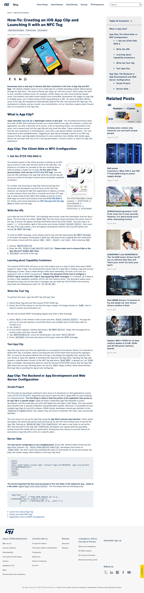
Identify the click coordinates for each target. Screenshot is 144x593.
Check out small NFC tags (20, 514)
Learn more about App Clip (21, 511)
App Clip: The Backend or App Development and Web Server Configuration (122, 76)
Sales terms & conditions (76, 587)
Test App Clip (123, 68)
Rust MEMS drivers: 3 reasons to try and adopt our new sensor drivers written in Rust (123, 303)
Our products (42, 30)
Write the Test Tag (125, 63)
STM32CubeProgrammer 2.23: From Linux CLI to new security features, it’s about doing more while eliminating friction (122, 215)
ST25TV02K (38, 172)
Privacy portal (102, 587)
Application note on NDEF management (26, 516)
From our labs (31, 30)
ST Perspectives (97, 4)
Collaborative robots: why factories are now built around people (122, 130)
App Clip (26, 120)
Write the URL (123, 49)
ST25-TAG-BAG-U (54, 198)
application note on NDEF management (24, 274)
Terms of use (61, 587)
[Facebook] (9, 79)
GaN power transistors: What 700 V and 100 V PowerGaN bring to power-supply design (123, 172)
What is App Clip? (118, 28)
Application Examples (16, 30)
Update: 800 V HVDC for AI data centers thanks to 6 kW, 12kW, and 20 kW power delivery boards (123, 344)
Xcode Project (123, 83)
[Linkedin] (20, 79)
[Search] (140, 5)
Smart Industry (57, 4)
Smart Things (42, 4)
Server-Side (122, 88)
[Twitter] (15, 79)
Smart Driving (71, 4)
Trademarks (91, 587)
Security (84, 4)
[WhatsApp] (25, 79)
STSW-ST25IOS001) (22, 395)
